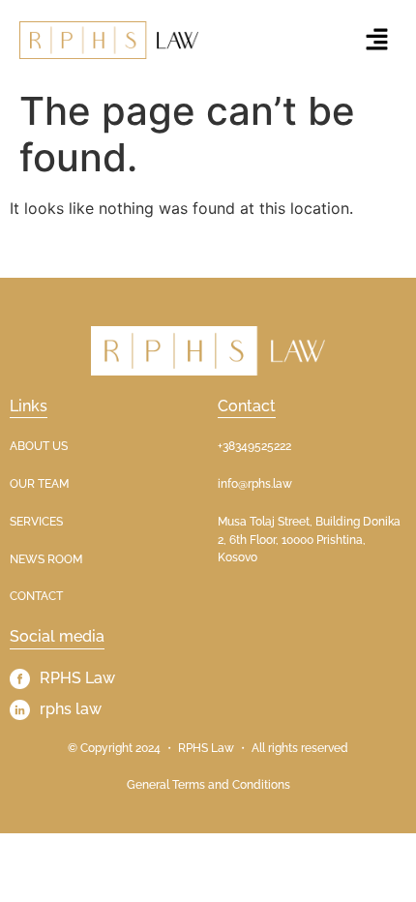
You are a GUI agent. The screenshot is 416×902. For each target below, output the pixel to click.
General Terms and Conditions (208, 785)
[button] (377, 40)
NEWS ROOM (46, 559)
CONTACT (36, 596)
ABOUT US (39, 446)
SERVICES (36, 521)
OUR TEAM (39, 484)
